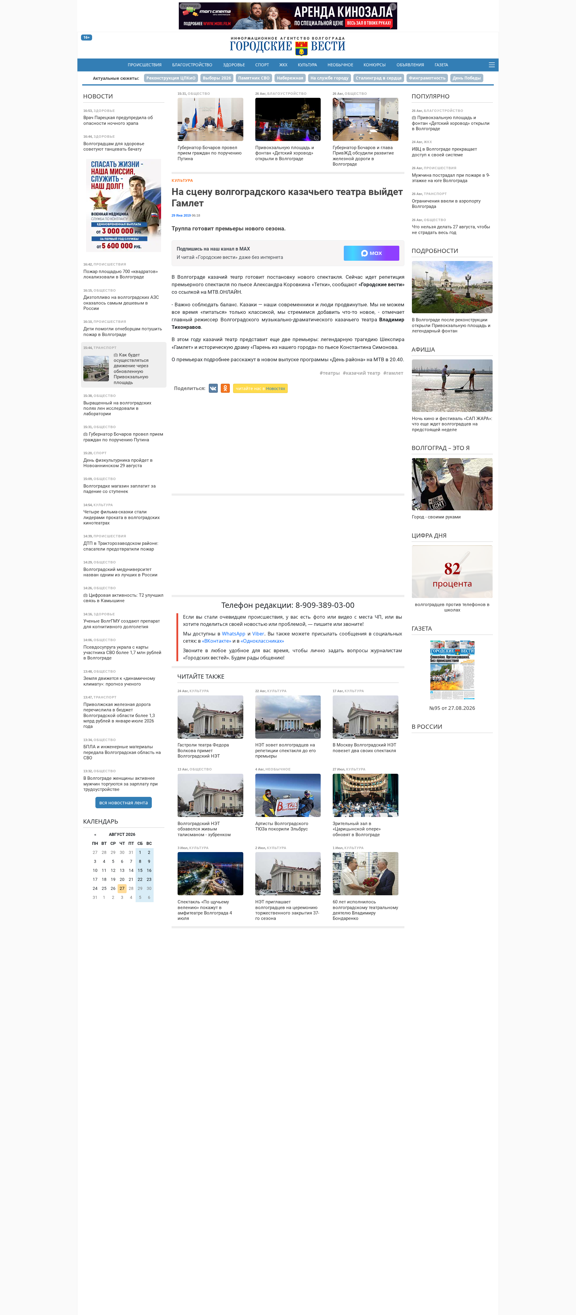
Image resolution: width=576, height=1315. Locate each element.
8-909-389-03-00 (325, 605)
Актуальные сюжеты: (116, 78)
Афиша (423, 349)
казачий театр (363, 373)
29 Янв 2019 (181, 215)
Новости (98, 96)
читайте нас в (260, 388)
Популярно (431, 96)
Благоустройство (192, 65)
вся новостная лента (123, 802)
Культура (307, 65)
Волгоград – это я (441, 448)
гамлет (394, 373)
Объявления (410, 65)
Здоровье (234, 65)
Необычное (340, 65)
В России (427, 726)
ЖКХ (283, 65)
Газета (441, 65)
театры (331, 373)
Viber (258, 633)
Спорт (262, 65)
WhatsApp (234, 633)
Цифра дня (429, 535)
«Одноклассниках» (262, 641)
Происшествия (145, 65)
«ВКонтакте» (216, 641)
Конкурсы (375, 65)
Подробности (435, 251)
